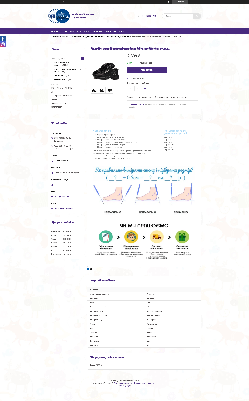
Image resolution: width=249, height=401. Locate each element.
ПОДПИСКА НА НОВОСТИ (61, 88)
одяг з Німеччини (60, 80)
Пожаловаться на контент (123, 383)
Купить (147, 70)
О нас (86, 31)
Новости (54, 84)
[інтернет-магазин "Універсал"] (59, 16)
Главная (54, 31)
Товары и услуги (70, 31)
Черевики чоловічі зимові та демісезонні (112, 36)
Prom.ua (136, 381)
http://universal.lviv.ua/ (64, 208)
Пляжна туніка (59, 76)
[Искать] (197, 16)
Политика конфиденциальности (146, 383)
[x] (91, 269)
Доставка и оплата (115, 31)
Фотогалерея (56, 107)
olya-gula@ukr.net (62, 197)
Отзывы (54, 99)
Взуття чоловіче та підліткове (80, 36)
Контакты (97, 31)
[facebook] (88, 269)
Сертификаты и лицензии (61, 96)
